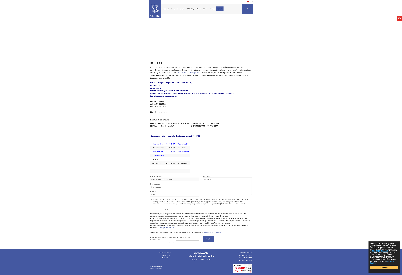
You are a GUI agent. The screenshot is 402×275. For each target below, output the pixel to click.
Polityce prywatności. (167, 228)
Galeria (212, 9)
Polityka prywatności (156, 268)
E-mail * (153, 192)
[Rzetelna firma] (242, 268)
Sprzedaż (166, 9)
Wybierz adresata (156, 176)
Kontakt (219, 9)
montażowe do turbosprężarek (189, 72)
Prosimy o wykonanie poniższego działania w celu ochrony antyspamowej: (170, 238)
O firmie (205, 9)
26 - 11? (171, 242)
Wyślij (208, 239)
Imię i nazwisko (155, 184)
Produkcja (174, 9)
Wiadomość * (207, 176)
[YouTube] (399, 18)
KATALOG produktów (193, 9)
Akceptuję (384, 267)
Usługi (182, 9)
